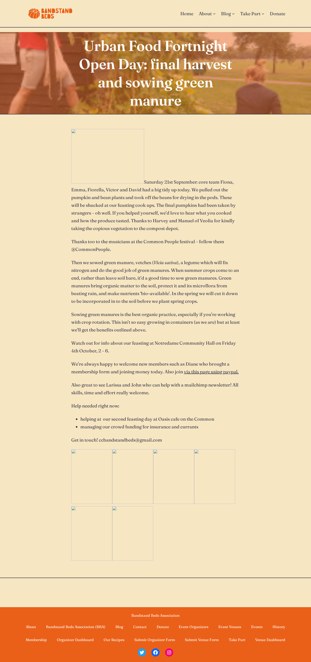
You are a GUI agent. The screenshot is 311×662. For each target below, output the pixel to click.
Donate (163, 626)
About (31, 626)
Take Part (237, 639)
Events (257, 626)
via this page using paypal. (211, 371)
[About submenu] (214, 13)
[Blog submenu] (233, 13)
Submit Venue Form (202, 639)
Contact (140, 626)
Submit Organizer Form (154, 639)
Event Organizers (193, 626)
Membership (36, 639)
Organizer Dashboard (75, 639)
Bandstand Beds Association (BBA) (75, 626)
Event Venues (229, 626)
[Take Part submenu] (263, 13)
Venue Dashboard (270, 639)
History (279, 626)
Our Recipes (114, 639)
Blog (119, 626)
